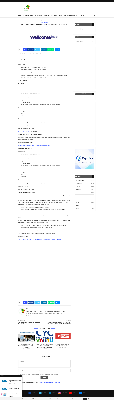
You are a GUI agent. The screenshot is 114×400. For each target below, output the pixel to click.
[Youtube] (93, 1)
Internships (46, 15)
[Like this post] (25, 49)
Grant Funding (21, 131)
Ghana (85, 205)
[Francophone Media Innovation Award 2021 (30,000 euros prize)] (4, 395)
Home (19, 15)
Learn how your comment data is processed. (49, 382)
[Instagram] (91, 1)
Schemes (28, 131)
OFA (39, 26)
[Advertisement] (72, 8)
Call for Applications (28, 15)
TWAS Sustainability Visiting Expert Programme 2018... (15, 380)
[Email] (95, 1)
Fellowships (54, 15)
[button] (20, 341)
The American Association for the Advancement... (14, 388)
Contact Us (81, 15)
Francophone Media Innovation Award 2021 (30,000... (14, 395)
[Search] (95, 15)
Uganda (85, 208)
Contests (85, 192)
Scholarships (38, 15)
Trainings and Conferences (70, 15)
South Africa (85, 196)
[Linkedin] (90, 1)
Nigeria (85, 199)
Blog (60, 15)
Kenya (85, 202)
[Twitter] (88, 1)
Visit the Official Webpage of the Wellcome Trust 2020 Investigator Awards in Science (39, 239)
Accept (85, 398)
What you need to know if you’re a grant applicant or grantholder (34, 145)
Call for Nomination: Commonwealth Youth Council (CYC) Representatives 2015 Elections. (44, 346)
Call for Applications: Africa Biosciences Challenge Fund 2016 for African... (26, 346)
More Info (90, 398)
